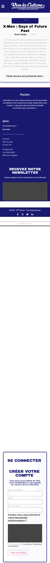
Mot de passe (14, 506)
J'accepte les (25, 545)
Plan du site (8, 142)
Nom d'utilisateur (15, 490)
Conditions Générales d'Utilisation (25, 545)
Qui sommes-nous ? (10, 126)
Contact (6, 139)
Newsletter (6, 129)
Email (10, 498)
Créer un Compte (18, 552)
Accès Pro (7, 144)
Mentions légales (10, 155)
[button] (3, 6)
